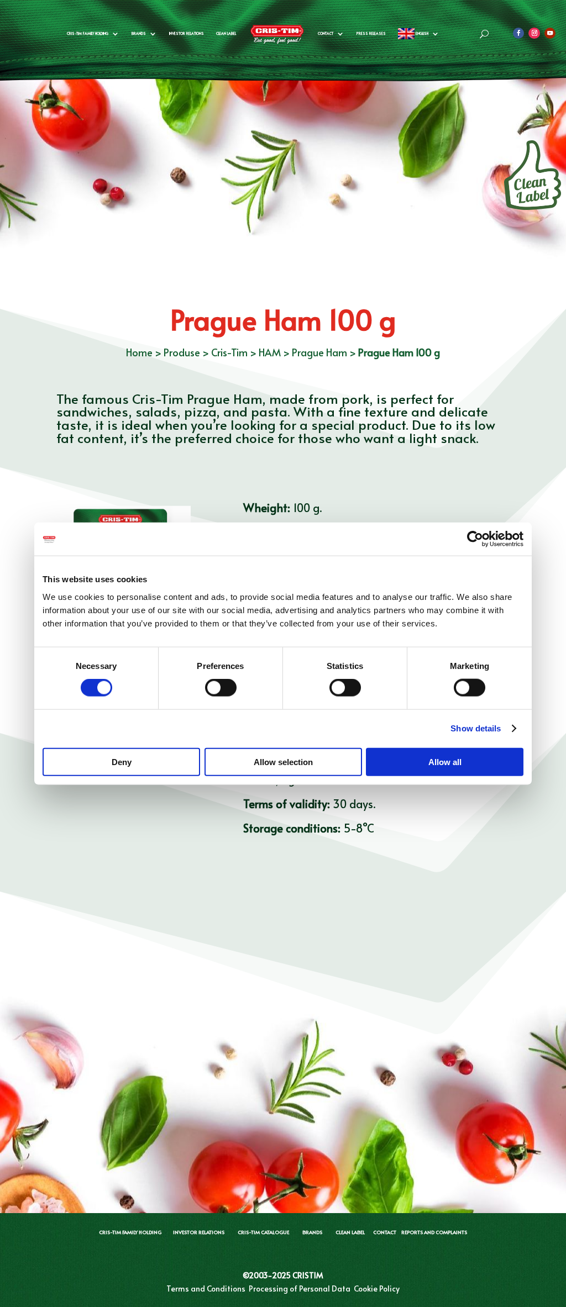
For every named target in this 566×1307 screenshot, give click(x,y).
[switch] (221, 688)
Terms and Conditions (205, 1288)
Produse (182, 352)
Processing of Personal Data (299, 1288)
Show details (475, 728)
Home (139, 352)
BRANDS (312, 1232)
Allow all (445, 761)
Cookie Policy (377, 1288)
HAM (270, 352)
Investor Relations (186, 33)
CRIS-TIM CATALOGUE (263, 1232)
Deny (122, 761)
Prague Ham (319, 352)
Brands (139, 33)
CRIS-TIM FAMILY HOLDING (130, 1232)
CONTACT (384, 1232)
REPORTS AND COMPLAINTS (434, 1232)
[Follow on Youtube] (549, 33)
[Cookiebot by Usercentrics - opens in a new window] (475, 539)
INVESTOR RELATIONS (198, 1232)
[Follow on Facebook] (518, 33)
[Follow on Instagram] (533, 33)
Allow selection (283, 761)
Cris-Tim (229, 352)
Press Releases (371, 33)
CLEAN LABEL (226, 33)
